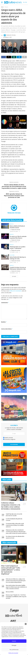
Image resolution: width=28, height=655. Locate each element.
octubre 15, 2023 (14, 252)
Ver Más (14, 276)
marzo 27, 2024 (13, 241)
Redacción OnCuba (11, 35)
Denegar (14, 645)
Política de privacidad (13, 653)
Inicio (2, 7)
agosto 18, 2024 (14, 231)
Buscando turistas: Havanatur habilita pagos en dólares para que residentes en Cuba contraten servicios (16, 587)
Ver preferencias (14, 649)
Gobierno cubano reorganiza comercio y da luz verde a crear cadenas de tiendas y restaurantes (10, 506)
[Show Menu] (2, 2)
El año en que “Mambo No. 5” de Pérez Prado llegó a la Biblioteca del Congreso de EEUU (16, 596)
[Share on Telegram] (19, 57)
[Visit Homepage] (13, 2)
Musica (6, 7)
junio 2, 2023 (13, 262)
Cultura (12, 255)
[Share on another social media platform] (24, 57)
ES (23, 2)
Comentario (5, 302)
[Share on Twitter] (8, 57)
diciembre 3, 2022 (14, 273)
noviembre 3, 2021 (7, 37)
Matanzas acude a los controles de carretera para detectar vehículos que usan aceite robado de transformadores (16, 531)
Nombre (4, 322)
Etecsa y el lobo (10, 591)
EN (26, 2)
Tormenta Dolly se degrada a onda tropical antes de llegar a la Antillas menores (15, 525)
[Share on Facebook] (3, 57)
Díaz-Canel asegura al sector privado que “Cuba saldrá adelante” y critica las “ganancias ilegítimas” (10, 570)
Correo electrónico (7, 329)
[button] (25, 624)
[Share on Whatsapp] (14, 57)
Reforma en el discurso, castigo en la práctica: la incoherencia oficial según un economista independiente (16, 580)
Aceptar (14, 641)
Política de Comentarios (15, 291)
